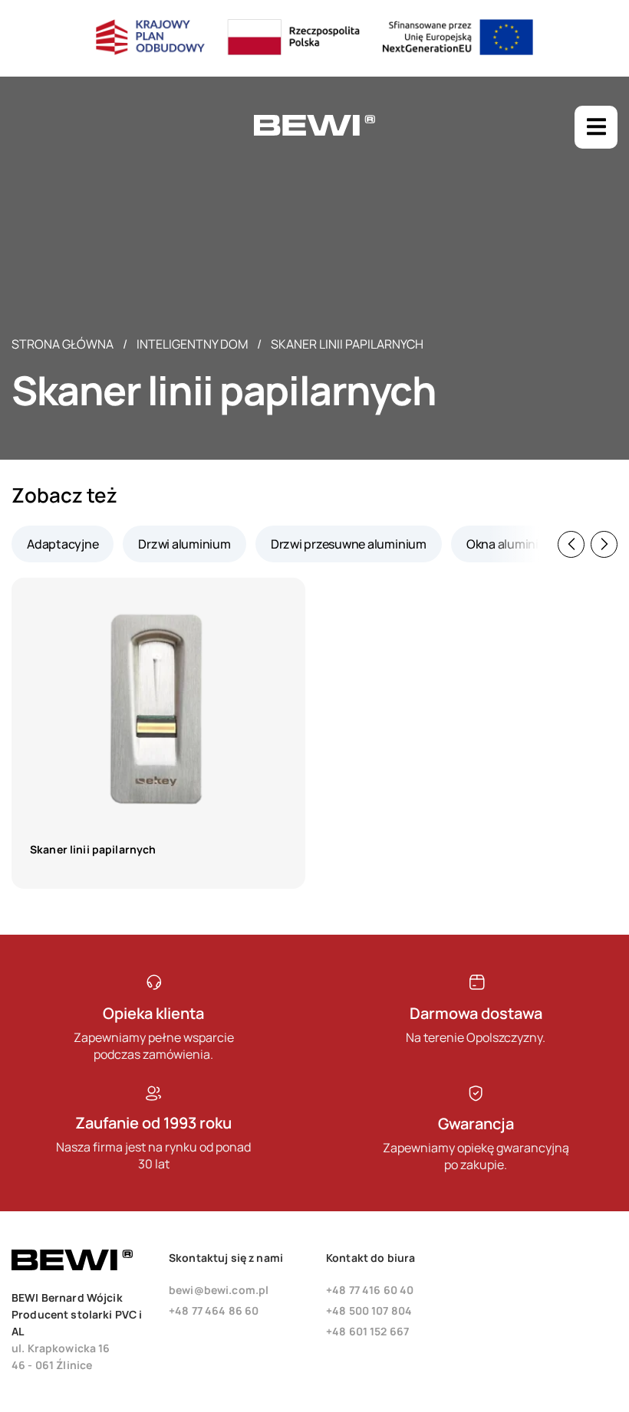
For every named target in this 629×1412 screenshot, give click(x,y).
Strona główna (63, 344)
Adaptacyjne (62, 544)
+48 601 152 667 (367, 1331)
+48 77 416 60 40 (369, 1290)
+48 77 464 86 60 (214, 1310)
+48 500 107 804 (369, 1310)
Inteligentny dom (192, 344)
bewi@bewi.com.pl (218, 1290)
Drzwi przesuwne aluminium (348, 544)
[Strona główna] (314, 132)
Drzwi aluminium (184, 544)
